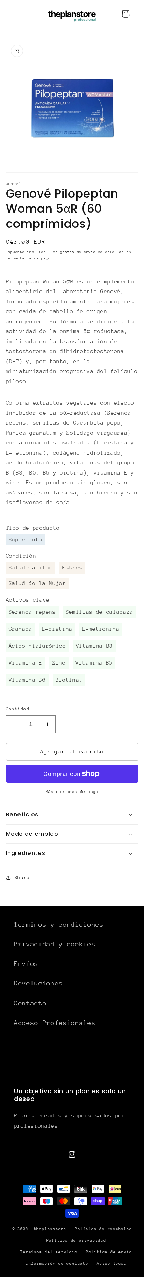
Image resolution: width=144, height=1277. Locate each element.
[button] (72, 814)
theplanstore (50, 1229)
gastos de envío (78, 252)
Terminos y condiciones (59, 924)
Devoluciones (38, 983)
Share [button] (22, 877)
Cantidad (18, 708)
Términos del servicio (48, 1252)
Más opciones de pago (72, 791)
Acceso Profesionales (54, 1022)
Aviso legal (112, 1263)
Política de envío (109, 1252)
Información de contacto (57, 1263)
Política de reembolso (103, 1229)
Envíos (26, 963)
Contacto (30, 1003)
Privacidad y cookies (54, 944)
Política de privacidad (76, 1240)
